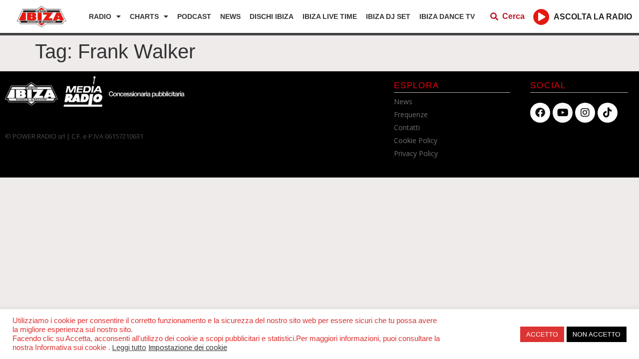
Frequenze (411, 114)
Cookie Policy (415, 140)
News (230, 16)
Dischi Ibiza (272, 16)
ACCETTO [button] (542, 334)
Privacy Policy (416, 153)
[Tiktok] (608, 113)
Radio (100, 16)
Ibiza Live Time (330, 16)
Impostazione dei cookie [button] (187, 348)
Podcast (194, 16)
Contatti (407, 127)
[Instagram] (585, 113)
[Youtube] (563, 113)
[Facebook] (540, 113)
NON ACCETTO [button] (597, 334)
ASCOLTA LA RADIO (593, 16)
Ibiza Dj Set (388, 16)
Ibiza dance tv (447, 16)
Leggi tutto (129, 348)
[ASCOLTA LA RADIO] (541, 16)
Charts (144, 16)
